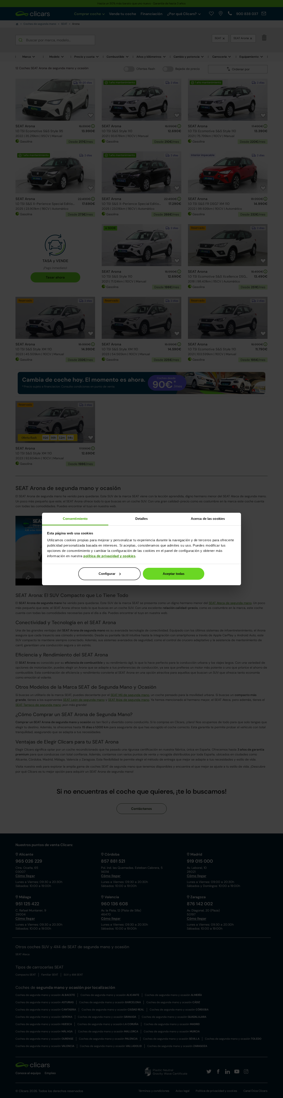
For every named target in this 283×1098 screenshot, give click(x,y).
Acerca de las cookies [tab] (208, 518)
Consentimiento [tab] (75, 518)
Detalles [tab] (141, 518)
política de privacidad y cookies (109, 556)
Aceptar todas (173, 574)
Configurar (107, 574)
